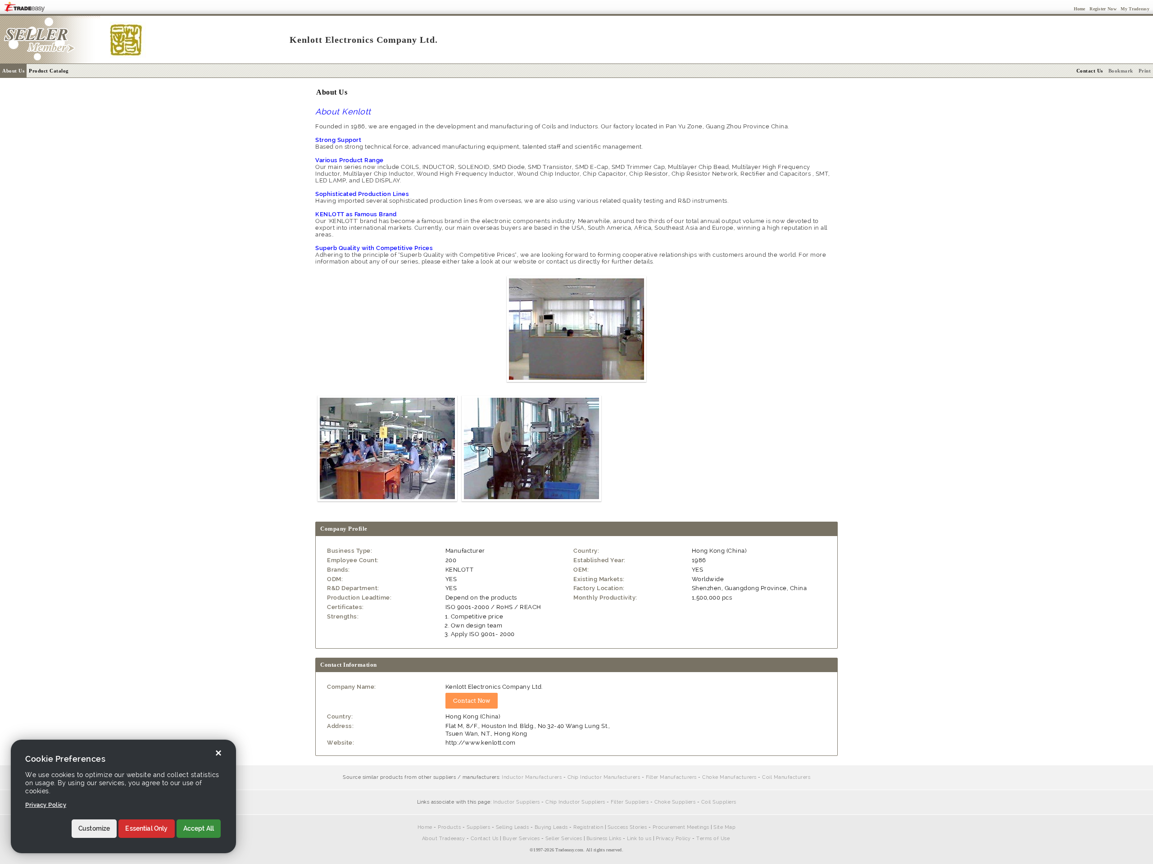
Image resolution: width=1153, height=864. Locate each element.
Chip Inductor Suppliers (575, 802)
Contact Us (485, 838)
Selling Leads (512, 827)
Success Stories (627, 827)
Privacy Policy (673, 838)
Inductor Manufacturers (532, 777)
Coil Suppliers (718, 802)
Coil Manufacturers (786, 777)
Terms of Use (713, 838)
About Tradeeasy (443, 838)
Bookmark (1120, 70)
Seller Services (563, 838)
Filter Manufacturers (671, 777)
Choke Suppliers (675, 802)
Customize (94, 828)
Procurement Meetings (681, 827)
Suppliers (478, 827)
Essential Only (146, 828)
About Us (13, 70)
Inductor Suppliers (516, 802)
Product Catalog (49, 70)
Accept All (198, 828)
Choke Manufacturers (729, 777)
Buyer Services (521, 838)
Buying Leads (551, 827)
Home (425, 827)
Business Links (604, 838)
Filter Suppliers (630, 802)
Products (449, 827)
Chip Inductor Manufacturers (603, 777)
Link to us (639, 838)
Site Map (724, 827)
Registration (588, 827)
